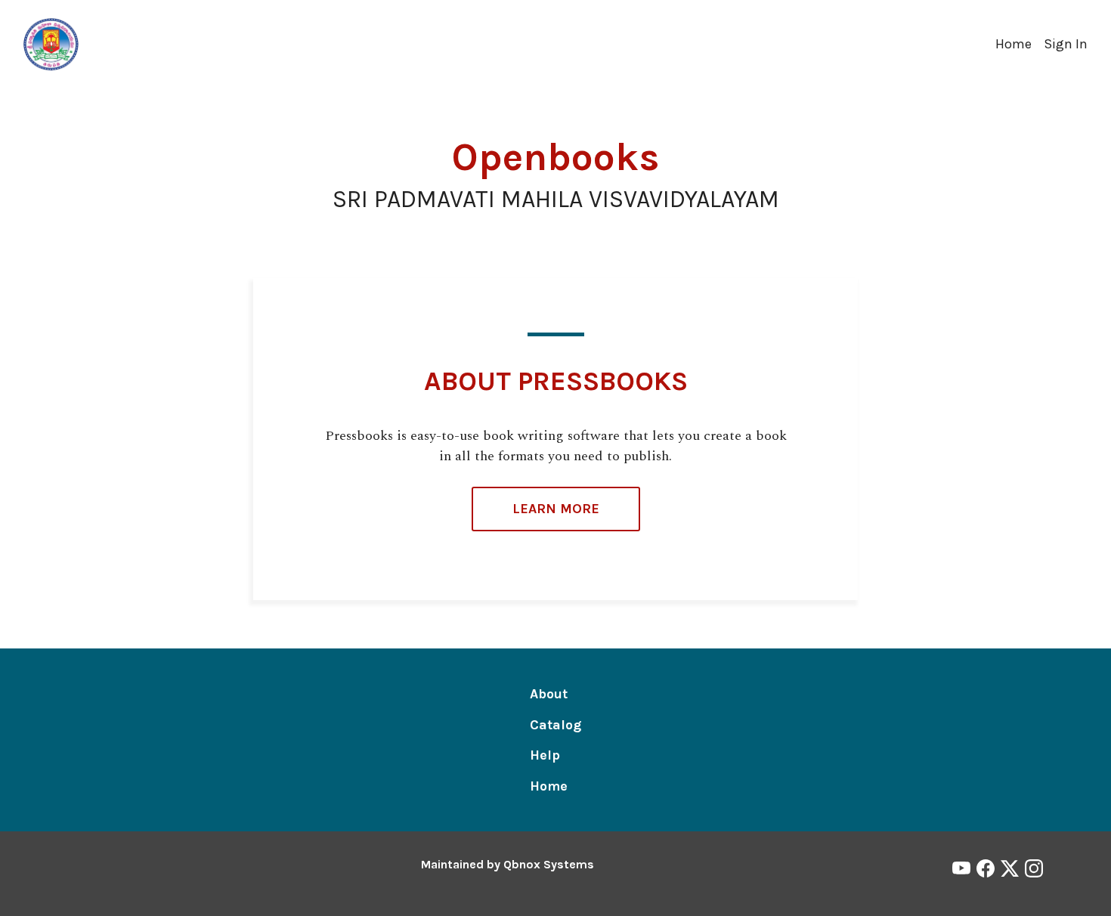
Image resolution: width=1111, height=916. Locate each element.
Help (545, 755)
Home (1013, 44)
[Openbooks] (51, 43)
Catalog (555, 724)
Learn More (555, 508)
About (549, 693)
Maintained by (507, 864)
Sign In (1066, 44)
